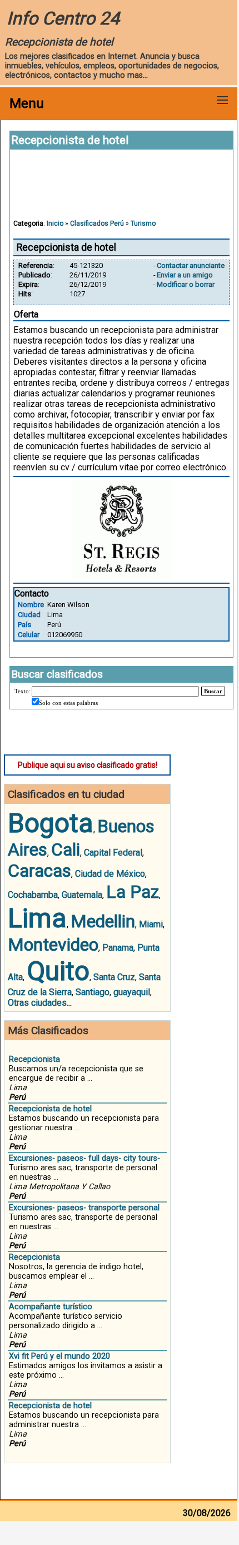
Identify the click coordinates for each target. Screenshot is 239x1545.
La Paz (132, 891)
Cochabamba (33, 895)
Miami (151, 924)
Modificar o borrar (186, 284)
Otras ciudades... (40, 1002)
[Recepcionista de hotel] (122, 575)
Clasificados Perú (97, 223)
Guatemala (82, 895)
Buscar (213, 691)
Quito (58, 971)
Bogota (50, 823)
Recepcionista (34, 1059)
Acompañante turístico (50, 1306)
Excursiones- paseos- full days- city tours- (84, 1158)
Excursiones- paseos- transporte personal (84, 1208)
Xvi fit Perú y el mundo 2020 (59, 1356)
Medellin (103, 921)
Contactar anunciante (191, 265)
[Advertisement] (122, 189)
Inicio (55, 223)
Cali (65, 849)
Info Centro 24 (63, 18)
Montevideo (53, 944)
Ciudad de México (110, 873)
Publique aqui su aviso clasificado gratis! (87, 765)
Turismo (143, 223)
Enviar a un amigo (185, 275)
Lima (37, 918)
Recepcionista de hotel (50, 1109)
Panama (117, 947)
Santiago (92, 992)
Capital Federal (113, 852)
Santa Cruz (114, 977)
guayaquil (131, 992)
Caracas (39, 870)
